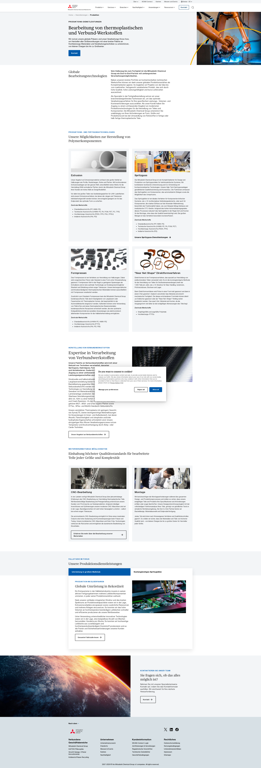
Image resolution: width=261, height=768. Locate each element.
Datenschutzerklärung (172, 743)
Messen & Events (106, 749)
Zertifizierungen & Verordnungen (143, 746)
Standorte (104, 746)
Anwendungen (154, 7)
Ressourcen (168, 7)
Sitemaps (167, 755)
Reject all (141, 389)
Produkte (98, 7)
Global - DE (186, 1)
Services (111, 7)
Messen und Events (171, 1)
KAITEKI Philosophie (76, 749)
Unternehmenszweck (108, 743)
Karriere (158, 1)
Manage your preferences (108, 389)
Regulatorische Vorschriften (142, 749)
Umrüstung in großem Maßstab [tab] (86, 572)
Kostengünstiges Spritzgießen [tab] (148, 572)
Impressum (168, 752)
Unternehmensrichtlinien (172, 749)
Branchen (123, 7)
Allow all (156, 389)
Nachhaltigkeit (137, 7)
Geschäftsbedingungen (140, 755)
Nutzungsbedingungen (172, 746)
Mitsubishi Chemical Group (78, 746)
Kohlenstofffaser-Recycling (79, 757)
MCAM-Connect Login (140, 743)
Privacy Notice (115, 383)
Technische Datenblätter (141, 752)
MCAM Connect (147, 1)
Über (135, 1)
